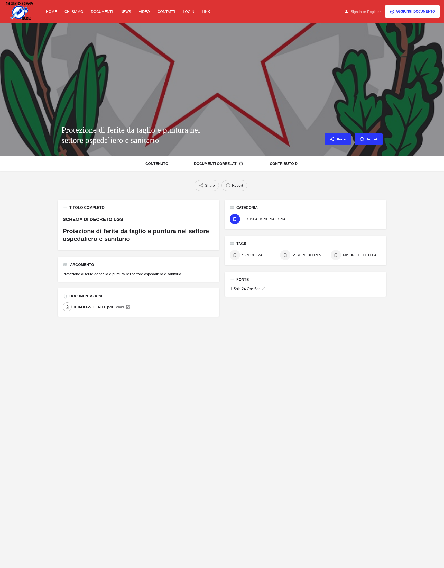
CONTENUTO (156, 163)
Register (374, 12)
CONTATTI (166, 12)
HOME (51, 12)
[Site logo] (21, 11)
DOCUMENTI (102, 12)
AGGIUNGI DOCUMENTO (415, 11)
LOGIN (188, 12)
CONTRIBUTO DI (284, 163)
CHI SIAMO (73, 12)
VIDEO (144, 12)
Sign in (356, 12)
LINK (206, 12)
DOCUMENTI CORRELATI (216, 163)
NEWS (126, 12)
